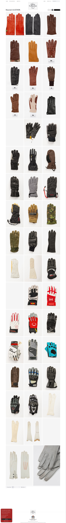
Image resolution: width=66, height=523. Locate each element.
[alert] (6, 515)
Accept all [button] (6, 519)
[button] (6, 520)
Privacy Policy (36, 521)
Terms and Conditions (31, 521)
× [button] (11, 509)
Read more (7, 513)
